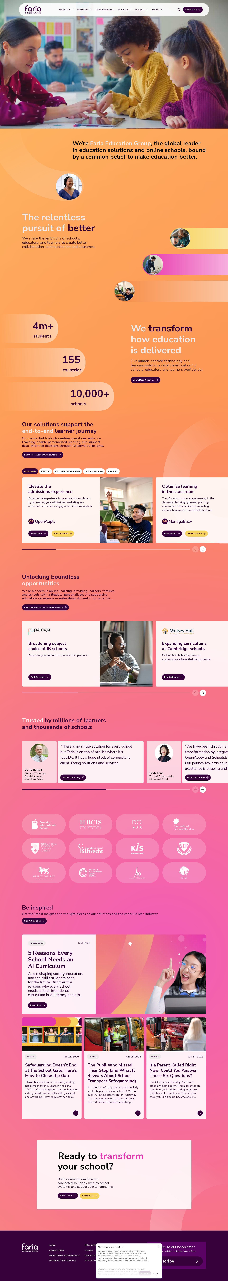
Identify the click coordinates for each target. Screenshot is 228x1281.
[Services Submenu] (131, 9)
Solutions (83, 9)
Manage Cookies (56, 1250)
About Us (65, 9)
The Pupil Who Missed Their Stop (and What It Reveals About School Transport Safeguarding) (111, 1073)
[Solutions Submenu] (91, 9)
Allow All (145, 1273)
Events (156, 9)
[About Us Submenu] (73, 9)
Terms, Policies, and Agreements (64, 1255)
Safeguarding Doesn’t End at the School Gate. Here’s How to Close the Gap (51, 1070)
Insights (140, 9)
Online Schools (105, 9)
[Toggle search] (179, 9)
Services (123, 9)
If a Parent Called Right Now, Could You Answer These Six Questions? (173, 1070)
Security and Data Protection (62, 1260)
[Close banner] (159, 1247)
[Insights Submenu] (147, 9)
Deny (155, 1273)
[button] (203, 549)
